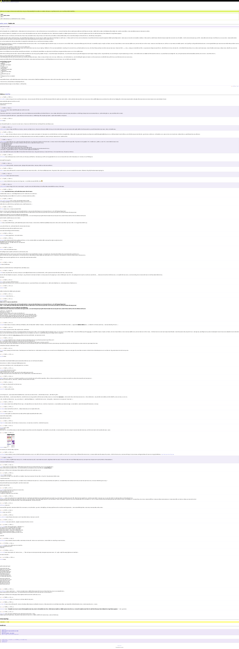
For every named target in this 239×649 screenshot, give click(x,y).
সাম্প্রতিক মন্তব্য (4, 640)
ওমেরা (1, 222)
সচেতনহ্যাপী (2, 324)
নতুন (0, 191)
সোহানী (1, 272)
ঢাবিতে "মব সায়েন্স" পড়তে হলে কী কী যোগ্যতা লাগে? (10, 634)
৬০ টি (233, 86)
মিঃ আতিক (1, 427)
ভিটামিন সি (1, 170)
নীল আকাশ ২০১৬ (3, 134)
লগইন (9, 2)
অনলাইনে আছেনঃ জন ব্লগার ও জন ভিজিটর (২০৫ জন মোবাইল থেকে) (14, 639)
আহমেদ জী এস (2, 389)
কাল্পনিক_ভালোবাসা (3, 23)
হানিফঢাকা (1, 329)
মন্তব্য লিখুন (7, 94)
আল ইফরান (2, 370)
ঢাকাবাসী (1, 384)
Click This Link (164, 454)
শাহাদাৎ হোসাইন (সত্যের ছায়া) (5, 200)
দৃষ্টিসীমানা (1, 378)
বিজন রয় (1, 512)
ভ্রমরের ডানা (2, 287)
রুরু (0, 264)
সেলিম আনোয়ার (2, 413)
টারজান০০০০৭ (2, 498)
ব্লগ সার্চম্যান (2, 408)
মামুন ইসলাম (2, 181)
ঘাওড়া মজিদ (2, 490)
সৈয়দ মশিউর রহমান (3, 591)
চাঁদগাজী (1, 120)
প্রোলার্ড (1, 466)
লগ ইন (6, 622)
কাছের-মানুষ (2, 240)
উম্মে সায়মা (2, 350)
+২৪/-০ (237, 86)
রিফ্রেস (18, 2)
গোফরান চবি (2, 475)
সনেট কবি (1, 559)
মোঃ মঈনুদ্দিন (2, 404)
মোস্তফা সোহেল (2, 235)
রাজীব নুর (1, 281)
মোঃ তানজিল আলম (3, 517)
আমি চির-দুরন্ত (2, 156)
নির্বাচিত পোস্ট (5, 2)
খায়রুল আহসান (2, 613)
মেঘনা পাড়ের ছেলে (3, 296)
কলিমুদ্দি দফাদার (2, 422)
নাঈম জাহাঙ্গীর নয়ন (3, 99)
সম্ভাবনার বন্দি (4, 632)
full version (119, 645)
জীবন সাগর (1, 209)
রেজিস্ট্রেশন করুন (13, 2)
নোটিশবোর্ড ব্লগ (4, 641)
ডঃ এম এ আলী (2, 526)
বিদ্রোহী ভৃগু (2, 249)
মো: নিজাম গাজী (2, 604)
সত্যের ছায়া (2, 447)
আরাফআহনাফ (2, 609)
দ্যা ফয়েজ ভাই (2, 340)
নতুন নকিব (1, 356)
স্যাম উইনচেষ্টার (2, 454)
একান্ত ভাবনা (4, 629)
